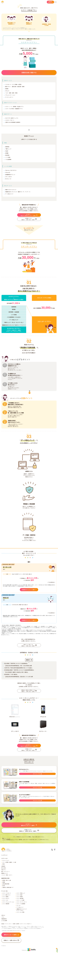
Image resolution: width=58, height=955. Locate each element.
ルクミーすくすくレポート (22, 902)
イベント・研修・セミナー (6, 875)
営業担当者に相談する (29, 72)
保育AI (3, 864)
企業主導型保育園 (5, 883)
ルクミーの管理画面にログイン (8, 839)
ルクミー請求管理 (20, 898)
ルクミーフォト (5, 900)
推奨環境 (17, 923)
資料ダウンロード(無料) (10, 935)
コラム (2, 917)
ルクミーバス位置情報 (21, 903)
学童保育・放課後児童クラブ (7, 887)
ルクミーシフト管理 (20, 900)
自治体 (3, 885)
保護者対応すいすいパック (22, 909)
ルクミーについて (5, 860)
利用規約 (14, 923)
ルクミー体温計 (19, 894)
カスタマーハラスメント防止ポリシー (26, 923)
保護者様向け (4, 918)
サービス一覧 (4, 891)
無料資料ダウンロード (50, 2)
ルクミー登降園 (19, 896)
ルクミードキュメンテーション (8, 902)
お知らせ (3, 915)
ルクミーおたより (5, 898)
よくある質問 (4, 920)
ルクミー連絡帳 (5, 896)
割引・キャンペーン (5, 871)
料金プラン (3, 869)
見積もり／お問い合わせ (10, 940)
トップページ (4, 855)
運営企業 (2, 923)
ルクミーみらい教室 (20, 912)
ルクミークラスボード (6, 893)
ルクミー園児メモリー (6, 894)
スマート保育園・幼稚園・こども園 (9, 862)
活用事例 (3, 866)
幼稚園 (3, 882)
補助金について (4, 873)
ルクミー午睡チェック (21, 893)
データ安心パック (20, 907)
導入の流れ (3, 868)
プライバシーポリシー (8, 923)
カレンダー (19, 905)
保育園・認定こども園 (6, 880)
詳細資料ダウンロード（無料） (29, 589)
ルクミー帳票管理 (5, 903)
